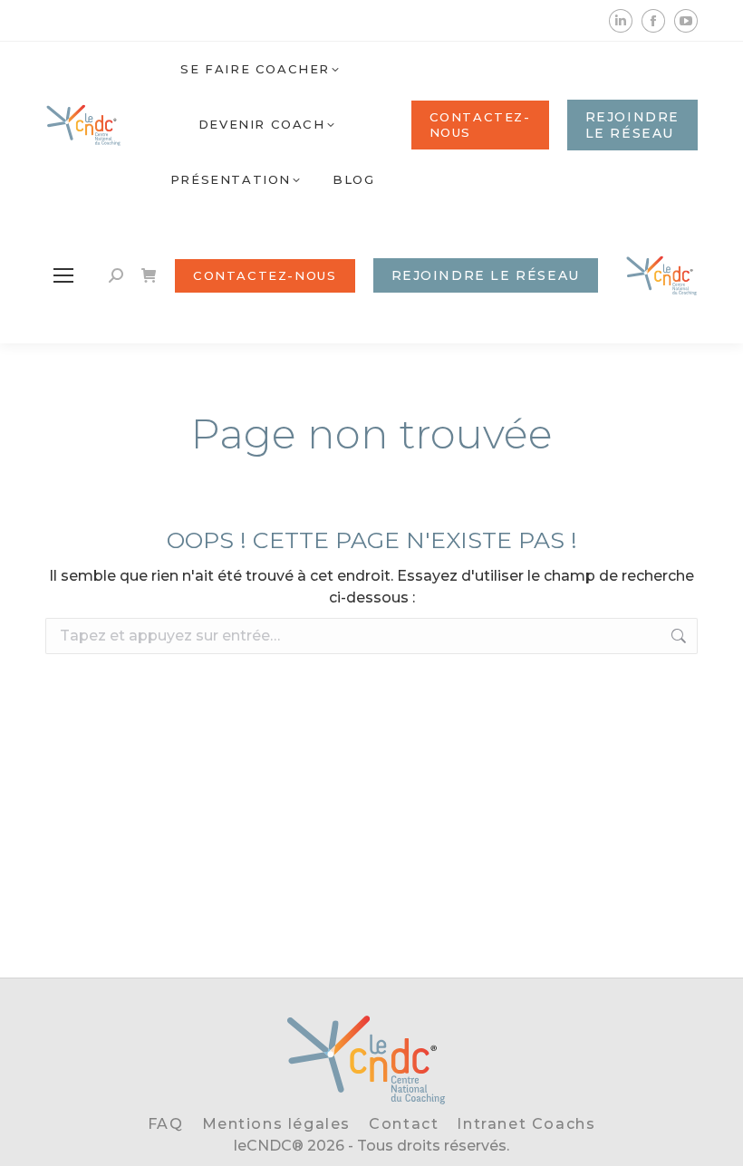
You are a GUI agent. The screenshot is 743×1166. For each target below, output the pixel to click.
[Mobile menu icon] (63, 275)
